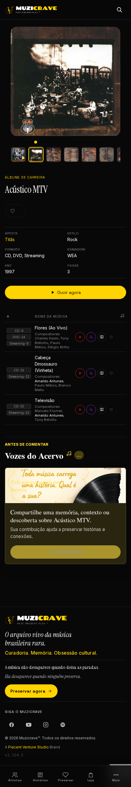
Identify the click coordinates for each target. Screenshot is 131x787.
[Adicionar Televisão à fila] (91, 409)
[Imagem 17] (99, 142)
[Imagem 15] (91, 142)
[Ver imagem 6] (106, 154)
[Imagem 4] (44, 142)
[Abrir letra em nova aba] (101, 337)
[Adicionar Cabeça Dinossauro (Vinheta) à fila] (91, 373)
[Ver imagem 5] (89, 154)
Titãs (10, 239)
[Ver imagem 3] (53, 154)
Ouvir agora (69, 292)
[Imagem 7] (57, 142)
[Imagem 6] (52, 142)
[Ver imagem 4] (71, 154)
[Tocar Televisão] (80, 409)
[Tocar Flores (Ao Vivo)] (80, 337)
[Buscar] (119, 9)
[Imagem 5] (48, 142)
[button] (65, 81)
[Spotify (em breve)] (62, 724)
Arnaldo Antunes (49, 381)
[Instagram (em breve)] (45, 724)
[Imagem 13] (82, 142)
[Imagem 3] (40, 142)
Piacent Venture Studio (28, 747)
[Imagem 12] (78, 142)
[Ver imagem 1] (18, 154)
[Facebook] (11, 724)
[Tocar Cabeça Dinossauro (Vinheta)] (80, 373)
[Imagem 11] (74, 142)
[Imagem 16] (95, 142)
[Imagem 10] (70, 142)
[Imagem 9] (65, 142)
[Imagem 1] (31, 142)
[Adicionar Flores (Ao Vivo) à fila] (91, 337)
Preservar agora (27, 691)
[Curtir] (15, 210)
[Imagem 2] (35, 142)
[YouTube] (28, 724)
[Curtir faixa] (111, 337)
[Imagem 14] (87, 142)
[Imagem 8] (61, 142)
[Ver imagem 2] (36, 154)
